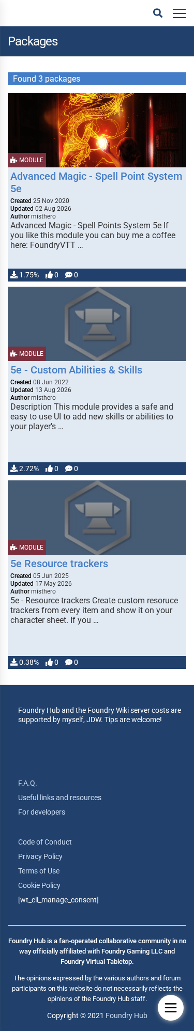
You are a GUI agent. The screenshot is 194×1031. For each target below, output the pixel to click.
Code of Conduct (45, 842)
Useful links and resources (59, 797)
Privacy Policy (40, 856)
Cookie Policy (39, 885)
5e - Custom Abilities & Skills (76, 370)
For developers (41, 812)
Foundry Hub (126, 1015)
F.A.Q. (27, 783)
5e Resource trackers (59, 563)
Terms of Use (38, 871)
